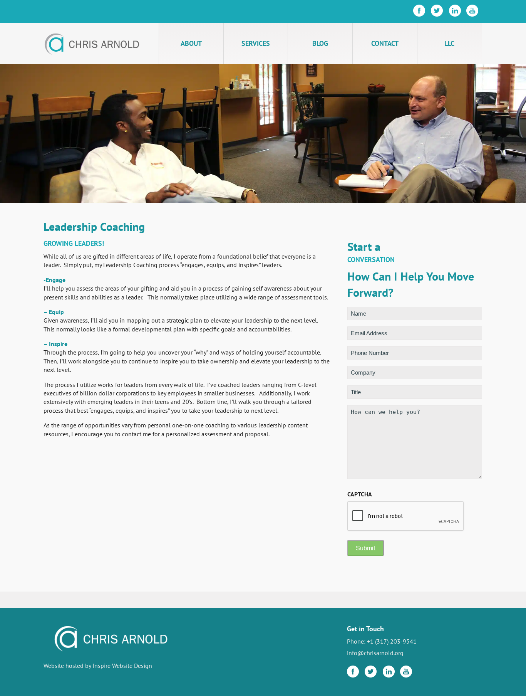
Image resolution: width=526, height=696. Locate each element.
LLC (449, 43)
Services (255, 43)
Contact (385, 43)
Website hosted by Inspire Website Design (98, 665)
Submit (365, 548)
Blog (320, 43)
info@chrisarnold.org (375, 653)
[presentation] (405, 516)
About (191, 43)
